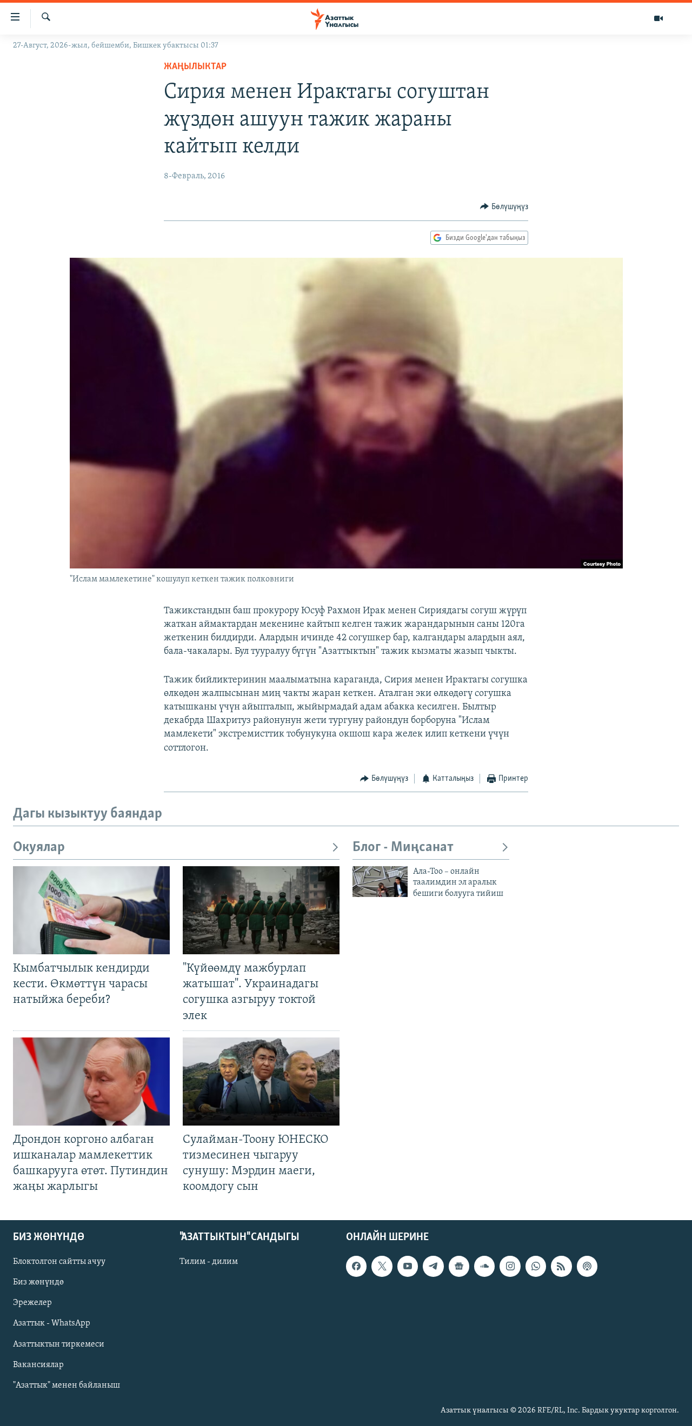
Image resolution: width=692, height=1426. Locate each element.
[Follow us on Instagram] (510, 1266)
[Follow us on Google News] (459, 1266)
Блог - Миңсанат (403, 847)
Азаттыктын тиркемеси (58, 1344)
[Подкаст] (587, 1266)
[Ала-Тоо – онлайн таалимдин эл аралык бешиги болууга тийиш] (380, 881)
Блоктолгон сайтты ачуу (59, 1262)
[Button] (504, 207)
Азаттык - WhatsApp (51, 1324)
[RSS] (561, 1266)
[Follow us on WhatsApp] (535, 1266)
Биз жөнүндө (38, 1282)
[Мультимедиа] (658, 18)
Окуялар (39, 847)
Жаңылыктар (195, 67)
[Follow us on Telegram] (433, 1266)
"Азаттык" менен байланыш (66, 1385)
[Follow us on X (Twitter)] (381, 1266)
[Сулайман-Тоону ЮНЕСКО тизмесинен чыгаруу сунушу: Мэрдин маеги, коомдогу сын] (261, 1081)
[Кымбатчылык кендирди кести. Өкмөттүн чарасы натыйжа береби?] (91, 910)
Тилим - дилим (208, 1262)
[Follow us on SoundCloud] (484, 1266)
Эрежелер (32, 1303)
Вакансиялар (38, 1365)
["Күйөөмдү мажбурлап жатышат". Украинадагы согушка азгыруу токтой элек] (261, 910)
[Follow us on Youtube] (407, 1266)
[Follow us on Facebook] (356, 1266)
